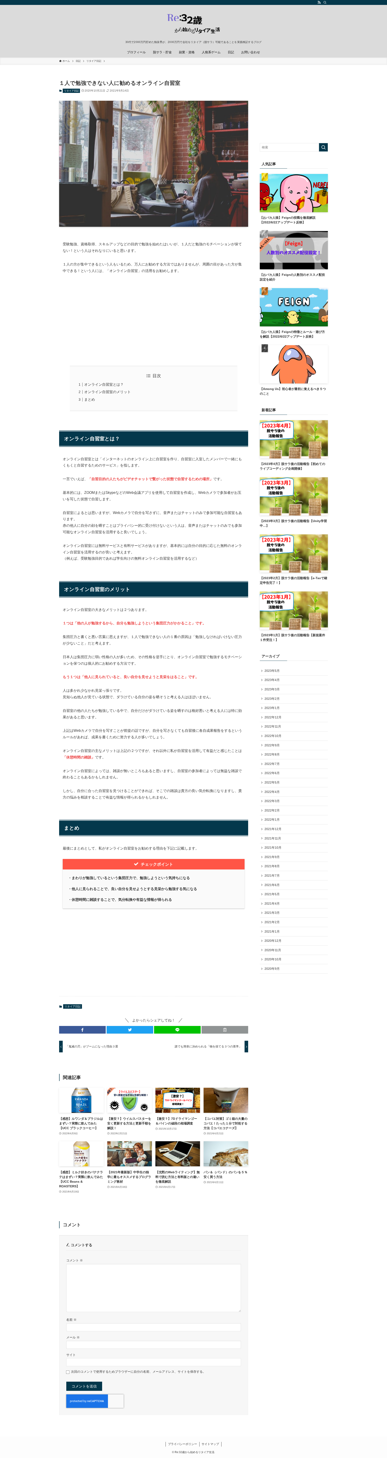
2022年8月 (272, 754)
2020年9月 (272, 968)
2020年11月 (272, 950)
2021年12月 (273, 829)
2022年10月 (273, 736)
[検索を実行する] (323, 147)
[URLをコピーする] (225, 1030)
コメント (74, 1260)
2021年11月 (272, 838)
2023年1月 (272, 708)
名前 (71, 1319)
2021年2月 (272, 922)
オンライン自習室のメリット (107, 392)
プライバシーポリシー (182, 1444)
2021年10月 (273, 847)
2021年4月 (272, 903)
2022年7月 (272, 764)
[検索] (325, 2)
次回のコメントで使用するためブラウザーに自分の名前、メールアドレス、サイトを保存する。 (138, 1371)
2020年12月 (273, 940)
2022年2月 (272, 810)
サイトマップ (210, 1444)
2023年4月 (272, 680)
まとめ (89, 399)
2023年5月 (272, 670)
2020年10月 (273, 959)
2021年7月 (272, 875)
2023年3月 (272, 689)
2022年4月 (272, 792)
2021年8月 (272, 866)
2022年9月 (272, 745)
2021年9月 (272, 857)
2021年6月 (272, 885)
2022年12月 (273, 717)
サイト (71, 1355)
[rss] (319, 2)
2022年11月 (272, 726)
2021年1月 (272, 931)
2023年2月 (272, 698)
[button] (82, 1030)
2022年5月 (272, 782)
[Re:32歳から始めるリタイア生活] (193, 23)
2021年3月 (272, 912)
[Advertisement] (154, 320)
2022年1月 (272, 819)
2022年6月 (272, 773)
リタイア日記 (71, 90)
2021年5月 (272, 894)
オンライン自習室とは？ (104, 384)
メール (73, 1337)
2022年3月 (272, 801)
